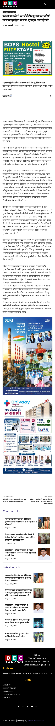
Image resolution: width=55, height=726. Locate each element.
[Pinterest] (25, 31)
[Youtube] (36, 706)
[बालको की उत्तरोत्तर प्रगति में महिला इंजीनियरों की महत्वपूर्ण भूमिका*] (38, 637)
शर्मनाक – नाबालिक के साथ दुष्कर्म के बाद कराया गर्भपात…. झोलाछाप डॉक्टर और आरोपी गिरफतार (41, 502)
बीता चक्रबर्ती (9, 25)
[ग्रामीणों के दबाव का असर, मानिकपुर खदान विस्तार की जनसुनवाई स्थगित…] (38, 623)
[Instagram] (23, 706)
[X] (19, 31)
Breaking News (9, 12)
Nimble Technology (36, 720)
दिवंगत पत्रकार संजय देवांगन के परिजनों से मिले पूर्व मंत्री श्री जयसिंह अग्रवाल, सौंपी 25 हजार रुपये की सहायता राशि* (20, 537)
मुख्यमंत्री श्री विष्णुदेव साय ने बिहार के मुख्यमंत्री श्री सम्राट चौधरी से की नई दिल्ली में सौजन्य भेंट (21, 521)
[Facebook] (13, 31)
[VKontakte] (32, 706)
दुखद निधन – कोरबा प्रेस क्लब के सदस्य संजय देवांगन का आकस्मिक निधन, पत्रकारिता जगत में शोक (20, 552)
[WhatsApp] (30, 31)
